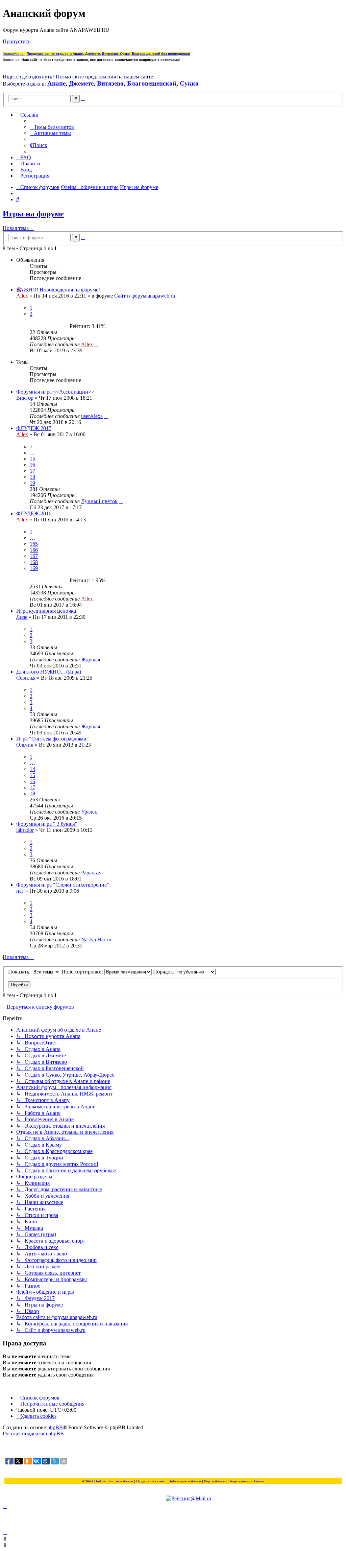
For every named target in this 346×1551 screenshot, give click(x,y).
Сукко (189, 83)
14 (32, 769)
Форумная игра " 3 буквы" (46, 824)
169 (34, 568)
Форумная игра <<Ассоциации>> (55, 392)
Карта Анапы (214, 1481)
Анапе (56, 83)
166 (34, 550)
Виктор (24, 398)
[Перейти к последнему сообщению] (96, 344)
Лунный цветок (99, 501)
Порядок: (164, 971)
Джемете (81, 83)
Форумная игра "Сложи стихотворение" (62, 885)
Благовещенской (151, 83)
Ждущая (90, 659)
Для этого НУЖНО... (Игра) (48, 672)
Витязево (110, 83)
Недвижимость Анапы (246, 1481)
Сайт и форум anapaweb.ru (144, 296)
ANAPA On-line (93, 1481)
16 (32, 465)
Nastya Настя (96, 939)
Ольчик (24, 745)
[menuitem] (52, 127)
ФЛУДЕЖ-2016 (33, 513)
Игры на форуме (33, 213)
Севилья (25, 678)
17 (32, 471)
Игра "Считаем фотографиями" (52, 739)
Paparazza (92, 872)
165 (34, 544)
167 (34, 556)
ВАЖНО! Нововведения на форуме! (58, 289)
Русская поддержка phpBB (33, 1433)
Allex (22, 296)
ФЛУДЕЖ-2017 (33, 428)
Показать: (20, 971)
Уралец (89, 812)
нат (20, 891)
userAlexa (92, 416)
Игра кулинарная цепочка (46, 611)
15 (32, 459)
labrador (25, 830)
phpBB (55, 1427)
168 (34, 562)
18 (32, 477)
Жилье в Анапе (120, 1481)
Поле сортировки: (82, 971)
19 (32, 483)
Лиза (21, 617)
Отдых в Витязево (151, 1481)
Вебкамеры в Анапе (185, 1481)
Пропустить (16, 41)
